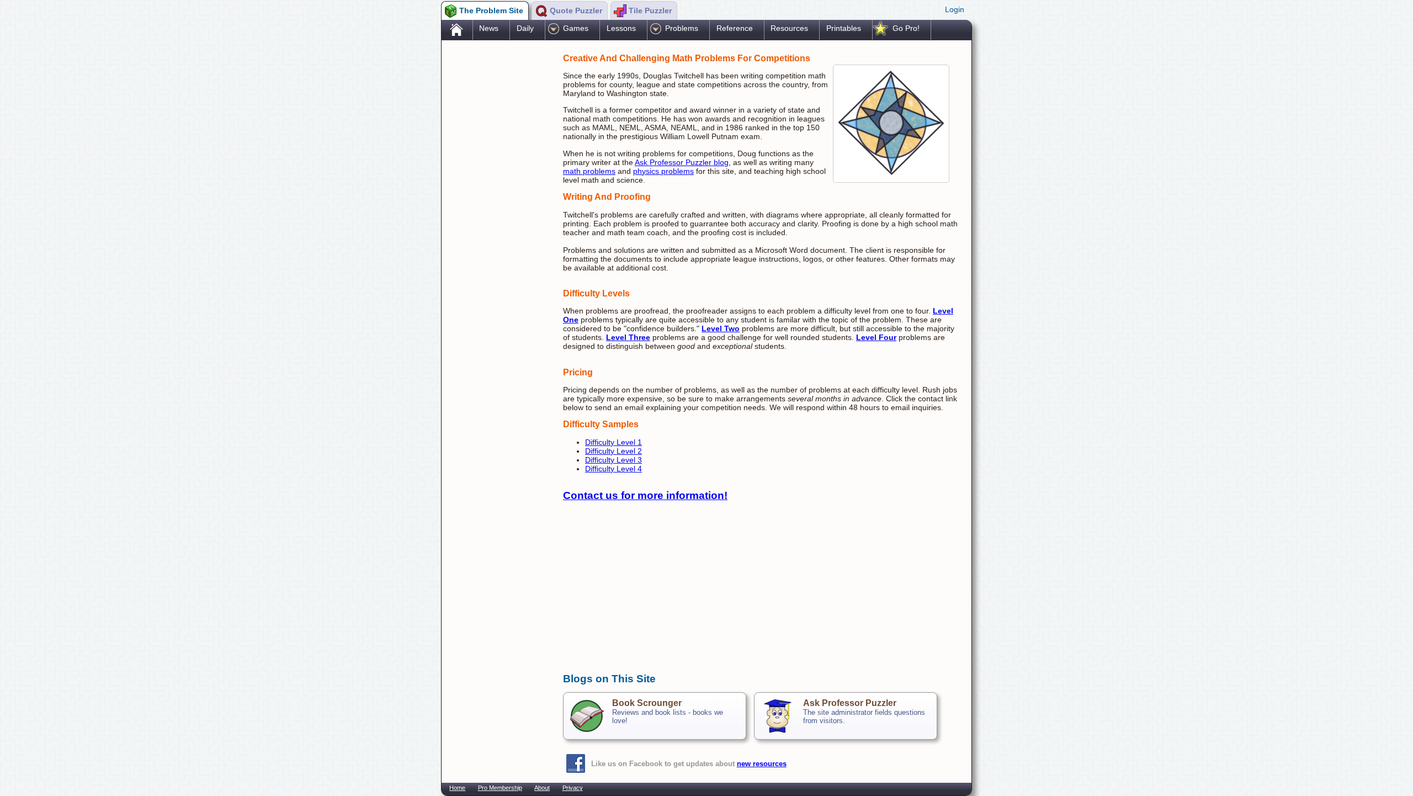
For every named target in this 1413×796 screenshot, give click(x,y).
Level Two (721, 328)
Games (575, 28)
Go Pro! (906, 28)
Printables (843, 28)
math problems (589, 171)
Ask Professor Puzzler (849, 703)
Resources (789, 28)
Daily (525, 28)
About (542, 787)
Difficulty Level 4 (613, 468)
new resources (762, 764)
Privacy (572, 787)
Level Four (876, 337)
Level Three (628, 337)
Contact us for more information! (645, 495)
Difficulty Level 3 (613, 459)
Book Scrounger (647, 703)
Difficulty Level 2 (613, 451)
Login (954, 9)
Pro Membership (500, 787)
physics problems (663, 171)
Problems (681, 28)
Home (457, 787)
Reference (734, 28)
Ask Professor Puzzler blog (682, 162)
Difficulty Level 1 (613, 442)
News (488, 28)
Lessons (621, 28)
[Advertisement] (497, 217)
